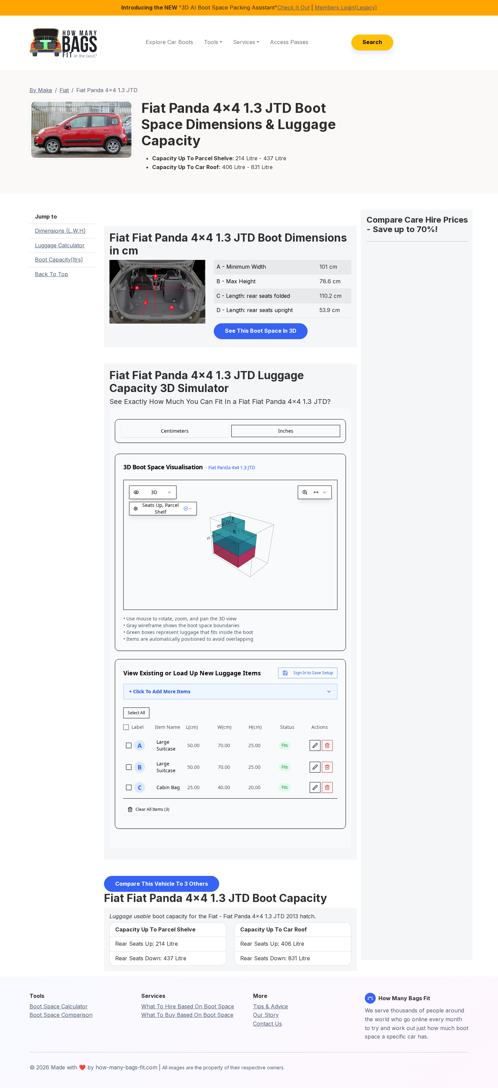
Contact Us (267, 1023)
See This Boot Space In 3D (260, 330)
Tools (211, 42)
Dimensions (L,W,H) (60, 230)
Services (244, 42)
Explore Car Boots (169, 42)
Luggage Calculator (60, 245)
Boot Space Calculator (58, 1006)
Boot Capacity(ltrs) (59, 259)
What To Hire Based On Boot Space (187, 1006)
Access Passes (289, 42)
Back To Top (51, 274)
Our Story (266, 1014)
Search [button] (372, 42)
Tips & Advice (270, 1006)
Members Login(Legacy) (346, 7)
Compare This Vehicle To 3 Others (161, 883)
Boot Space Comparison (60, 1014)
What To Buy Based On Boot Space (187, 1014)
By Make (40, 90)
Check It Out (293, 7)
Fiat (64, 90)
